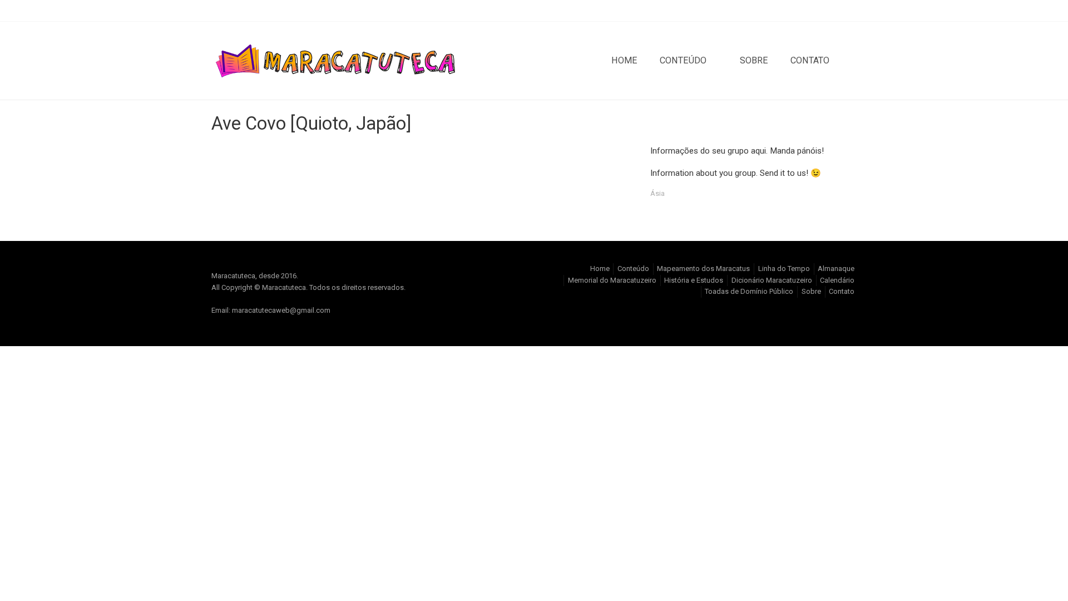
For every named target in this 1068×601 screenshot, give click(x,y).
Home (624, 60)
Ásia (657, 193)
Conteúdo (683, 60)
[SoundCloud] (830, 10)
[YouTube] (848, 10)
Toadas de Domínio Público (749, 291)
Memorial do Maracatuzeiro (612, 280)
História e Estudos (693, 280)
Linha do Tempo (784, 268)
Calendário (837, 280)
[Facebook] (812, 10)
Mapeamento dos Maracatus (703, 268)
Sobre (754, 60)
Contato (809, 60)
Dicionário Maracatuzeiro (771, 280)
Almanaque (836, 268)
